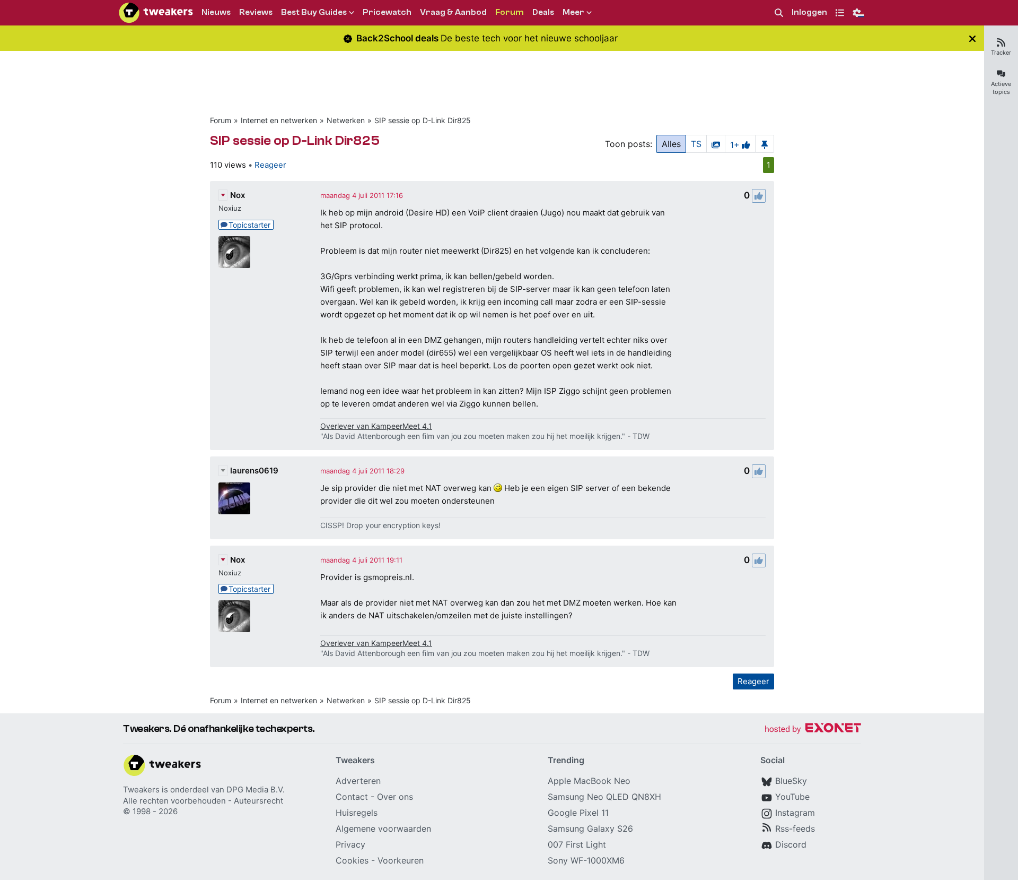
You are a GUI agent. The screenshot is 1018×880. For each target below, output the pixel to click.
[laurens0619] (234, 498)
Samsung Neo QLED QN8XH (604, 796)
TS (696, 144)
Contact (352, 796)
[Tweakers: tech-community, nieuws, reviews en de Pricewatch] (156, 12)
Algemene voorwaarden (383, 828)
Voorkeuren (401, 860)
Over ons (395, 796)
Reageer (270, 165)
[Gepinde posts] (765, 143)
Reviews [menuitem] (256, 12)
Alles (671, 144)
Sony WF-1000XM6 (586, 860)
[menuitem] (778, 13)
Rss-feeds (795, 828)
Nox (237, 195)
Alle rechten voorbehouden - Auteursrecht (203, 801)
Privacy (350, 844)
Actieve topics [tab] (1001, 88)
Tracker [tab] (1001, 52)
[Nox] (234, 252)
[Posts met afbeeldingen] (716, 143)
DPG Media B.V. (255, 789)
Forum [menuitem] (509, 12)
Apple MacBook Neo (589, 780)
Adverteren (358, 780)
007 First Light (577, 844)
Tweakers (141, 789)
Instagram (795, 812)
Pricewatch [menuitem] (387, 12)
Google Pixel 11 (578, 812)
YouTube (792, 796)
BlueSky (791, 780)
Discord (790, 844)
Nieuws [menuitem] (216, 12)
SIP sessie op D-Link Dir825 (422, 120)
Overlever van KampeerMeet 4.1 (376, 425)
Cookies (352, 860)
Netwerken (346, 120)
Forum (220, 120)
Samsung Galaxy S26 (590, 828)
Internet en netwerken (279, 120)
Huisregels (357, 812)
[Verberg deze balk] (972, 38)
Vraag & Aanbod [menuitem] (453, 12)
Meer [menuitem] (573, 12)
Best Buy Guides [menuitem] (314, 12)
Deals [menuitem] (543, 12)
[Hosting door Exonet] (813, 729)
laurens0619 (254, 470)
